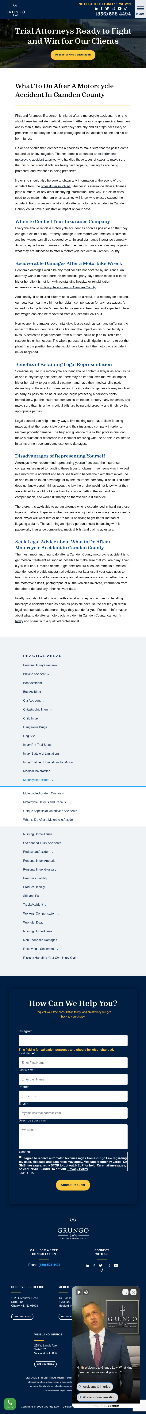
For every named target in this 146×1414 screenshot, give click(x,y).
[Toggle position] (125, 1292)
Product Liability (34, 887)
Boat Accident (32, 683)
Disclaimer (69, 1406)
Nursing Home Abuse (37, 834)
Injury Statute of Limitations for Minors (48, 762)
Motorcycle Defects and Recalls (44, 802)
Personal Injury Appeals (39, 860)
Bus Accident (32, 691)
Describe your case (33, 1120)
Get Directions (22, 1316)
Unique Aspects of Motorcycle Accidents (50, 811)
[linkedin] (96, 8)
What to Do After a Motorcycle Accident (49, 819)
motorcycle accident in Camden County (68, 287)
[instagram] (113, 8)
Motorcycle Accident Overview (43, 793)
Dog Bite (29, 736)
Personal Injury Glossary (39, 869)
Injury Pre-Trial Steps (37, 744)
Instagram (26, 1031)
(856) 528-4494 (113, 13)
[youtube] (119, 8)
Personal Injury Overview (40, 665)
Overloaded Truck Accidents (42, 843)
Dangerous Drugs (35, 727)
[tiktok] (125, 8)
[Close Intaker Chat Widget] (133, 1292)
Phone (24, 1086)
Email (23, 1103)
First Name (27, 1053)
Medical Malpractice (36, 771)
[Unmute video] (79, 1292)
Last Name (27, 1070)
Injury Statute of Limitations (41, 753)
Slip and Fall (31, 895)
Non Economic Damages (40, 940)
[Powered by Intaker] (113, 1406)
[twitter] (107, 8)
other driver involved (55, 186)
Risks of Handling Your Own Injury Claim (50, 957)
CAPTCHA (26, 1173)
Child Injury (31, 718)
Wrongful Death (33, 922)
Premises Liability (35, 878)
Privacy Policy (77, 1169)
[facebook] (101, 8)
